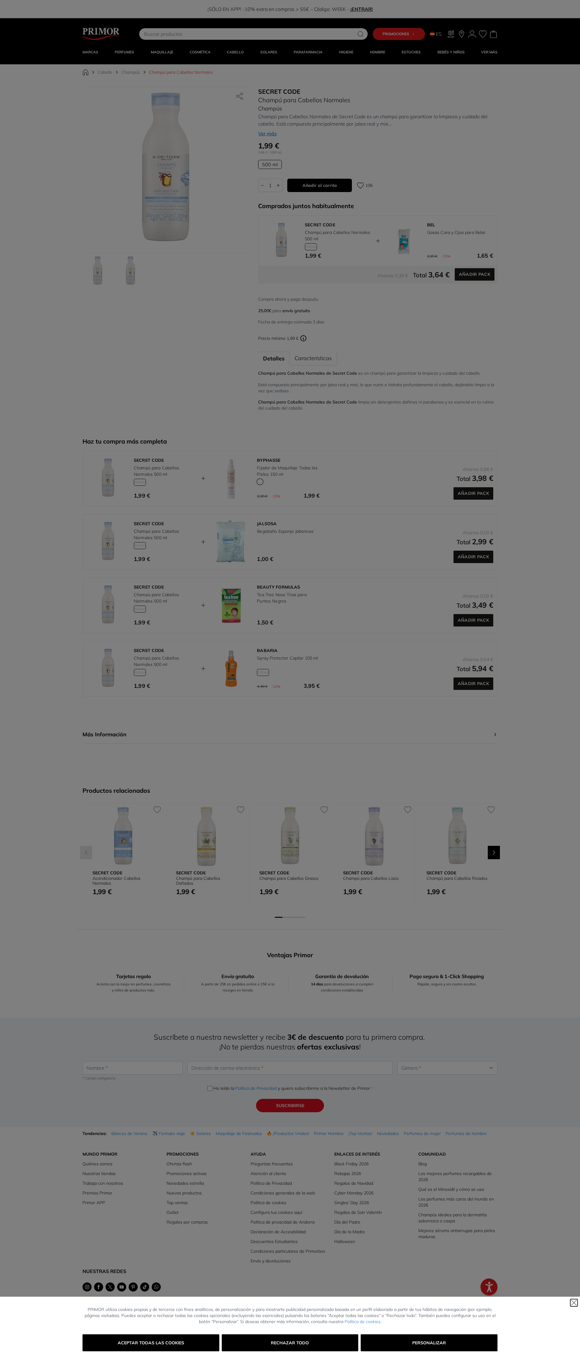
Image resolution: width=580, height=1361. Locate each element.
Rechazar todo (290, 1343)
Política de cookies (362, 1321)
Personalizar (429, 1343)
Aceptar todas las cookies (151, 1343)
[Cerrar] (574, 1302)
